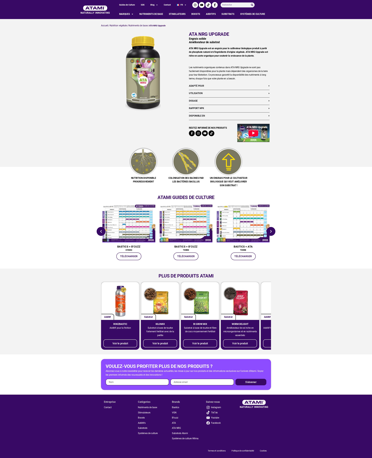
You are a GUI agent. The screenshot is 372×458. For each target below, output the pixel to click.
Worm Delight (200, 324)
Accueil (104, 25)
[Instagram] (195, 5)
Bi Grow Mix (160, 324)
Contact (167, 5)
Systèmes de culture (252, 14)
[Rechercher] (252, 4)
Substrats (227, 14)
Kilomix (120, 324)
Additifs (211, 14)
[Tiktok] (208, 5)
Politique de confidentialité (242, 451)
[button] (101, 231)
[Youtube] (202, 5)
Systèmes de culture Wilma (185, 438)
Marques (124, 14)
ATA (174, 423)
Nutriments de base (151, 14)
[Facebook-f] (215, 5)
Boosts (195, 14)
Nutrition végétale (118, 25)
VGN (174, 412)
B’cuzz (175, 417)
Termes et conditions (217, 451)
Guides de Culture (127, 5)
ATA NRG (176, 428)
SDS (143, 5)
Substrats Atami (180, 433)
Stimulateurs (177, 14)
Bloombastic (240, 324)
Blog (152, 5)
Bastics (175, 407)
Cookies (263, 451)
